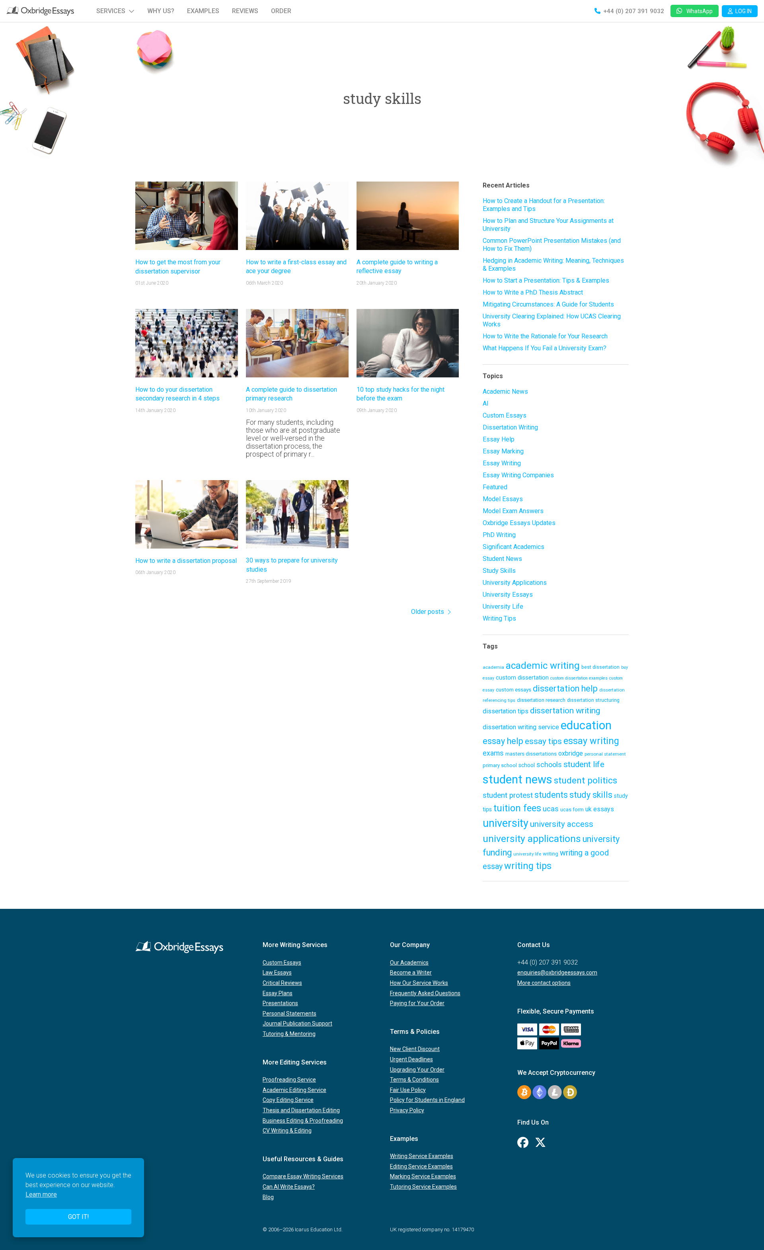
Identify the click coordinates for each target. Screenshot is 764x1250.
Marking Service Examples (423, 1176)
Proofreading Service (289, 1079)
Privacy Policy (407, 1110)
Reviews (245, 11)
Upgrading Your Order (417, 1069)
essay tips (543, 741)
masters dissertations (531, 753)
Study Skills (499, 570)
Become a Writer (411, 972)
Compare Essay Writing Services (303, 1176)
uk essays (599, 809)
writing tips (528, 865)
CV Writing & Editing (287, 1130)
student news (517, 779)
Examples (203, 11)
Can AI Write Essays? (289, 1187)
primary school (500, 765)
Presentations (280, 1003)
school (526, 765)
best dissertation (600, 667)
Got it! (78, 1217)
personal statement (605, 754)
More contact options (544, 983)
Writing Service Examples (421, 1156)
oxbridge (570, 753)
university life (527, 854)
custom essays (513, 689)
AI (486, 403)
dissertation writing (565, 710)
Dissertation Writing (510, 427)
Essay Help (499, 439)
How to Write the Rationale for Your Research (545, 336)
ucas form (572, 809)
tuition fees (517, 808)
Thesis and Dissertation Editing (301, 1110)
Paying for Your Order (417, 1003)
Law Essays (277, 972)
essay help (503, 741)
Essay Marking (503, 451)
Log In (743, 11)
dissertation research (541, 700)
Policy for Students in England (427, 1100)
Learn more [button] (41, 1194)
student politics (585, 780)
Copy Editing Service (288, 1100)
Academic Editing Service (294, 1090)
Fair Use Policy (408, 1090)
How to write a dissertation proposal (186, 560)
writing (550, 854)
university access (561, 824)
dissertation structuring (593, 700)
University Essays (508, 594)
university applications (532, 838)
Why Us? (160, 11)
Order (281, 11)
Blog (268, 1197)
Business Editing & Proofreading (303, 1120)
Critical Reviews (282, 983)
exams (493, 753)
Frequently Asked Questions (425, 993)
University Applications (515, 582)
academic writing (543, 665)
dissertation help (565, 688)
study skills (590, 795)
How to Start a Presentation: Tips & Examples (546, 280)
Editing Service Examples (421, 1166)
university (505, 823)
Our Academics (409, 962)
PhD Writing (499, 535)
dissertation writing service (521, 727)
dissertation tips (505, 711)
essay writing (591, 740)
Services (110, 11)
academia (493, 667)
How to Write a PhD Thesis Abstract (533, 292)
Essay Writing (502, 463)
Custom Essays (504, 415)
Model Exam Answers (513, 511)
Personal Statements (289, 1013)
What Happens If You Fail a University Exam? (544, 348)
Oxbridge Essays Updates (519, 523)
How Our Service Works (419, 983)
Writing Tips (499, 618)
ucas (551, 809)
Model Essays (503, 499)
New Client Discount (415, 1049)
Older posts (427, 611)
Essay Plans (277, 993)
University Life (503, 606)
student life (583, 764)
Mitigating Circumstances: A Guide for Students (548, 304)
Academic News (505, 391)
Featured (495, 487)
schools (549, 765)
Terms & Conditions (414, 1079)
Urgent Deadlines (411, 1059)
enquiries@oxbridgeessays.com (557, 972)
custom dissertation (522, 677)
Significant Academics (513, 547)
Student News (502, 558)
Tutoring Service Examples (423, 1187)
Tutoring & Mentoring (289, 1034)
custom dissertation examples (579, 678)
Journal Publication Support (297, 1023)
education (586, 725)
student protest (508, 795)
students (551, 795)
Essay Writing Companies (518, 475)
